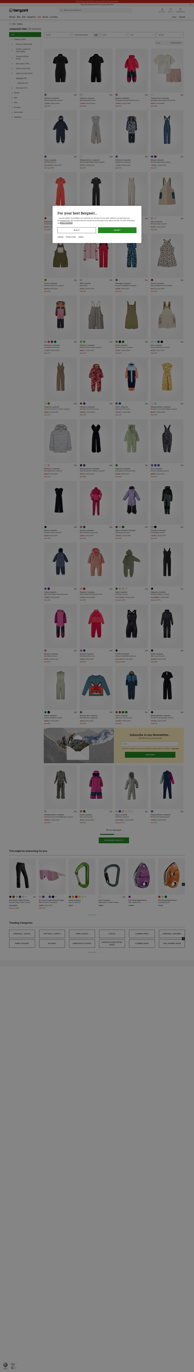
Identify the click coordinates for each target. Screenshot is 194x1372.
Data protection (66, 223)
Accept (117, 230)
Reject (77, 230)
